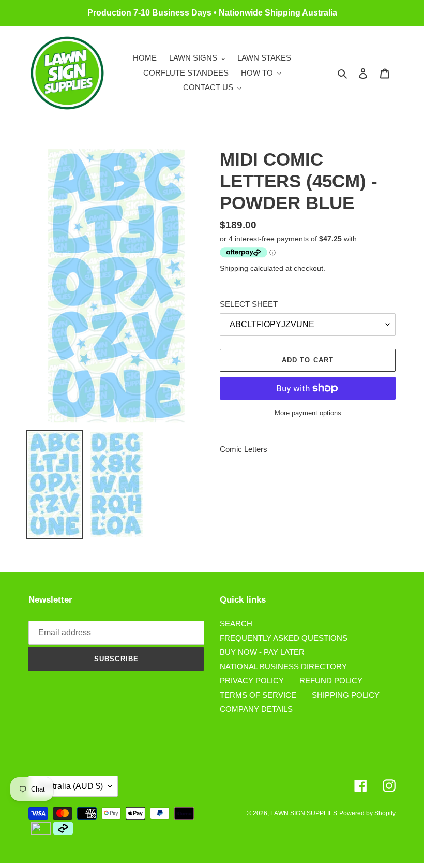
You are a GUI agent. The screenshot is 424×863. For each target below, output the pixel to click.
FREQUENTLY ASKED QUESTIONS (283, 638)
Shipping (234, 268)
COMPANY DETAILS (256, 709)
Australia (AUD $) (70, 786)
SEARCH (236, 623)
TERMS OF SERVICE (258, 695)
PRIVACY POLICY (252, 680)
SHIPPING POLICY (346, 695)
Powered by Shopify (367, 813)
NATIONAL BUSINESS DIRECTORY (283, 666)
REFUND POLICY (330, 680)
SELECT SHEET (249, 304)
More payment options (308, 413)
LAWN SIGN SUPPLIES (303, 813)
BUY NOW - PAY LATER (262, 652)
